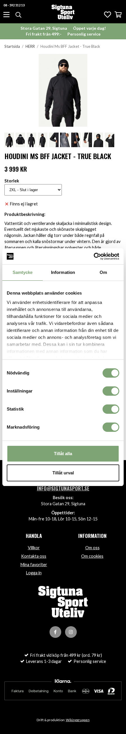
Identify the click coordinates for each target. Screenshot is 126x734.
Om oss (92, 547)
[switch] (111, 391)
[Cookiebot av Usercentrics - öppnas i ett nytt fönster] (93, 256)
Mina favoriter (34, 564)
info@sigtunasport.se (63, 488)
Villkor (34, 547)
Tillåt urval (63, 472)
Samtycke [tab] (23, 272)
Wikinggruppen (78, 720)
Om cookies (92, 556)
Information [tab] (63, 272)
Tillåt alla (63, 453)
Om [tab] (103, 272)
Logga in (34, 572)
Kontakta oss (33, 556)
